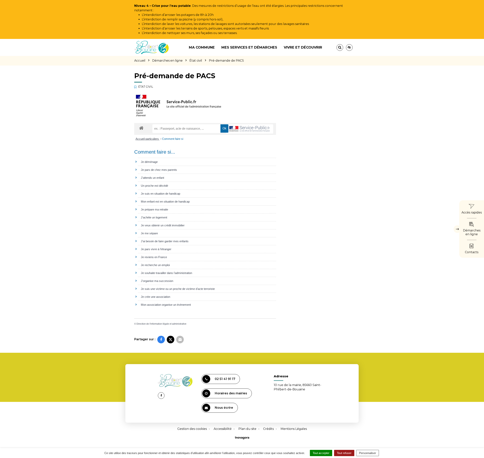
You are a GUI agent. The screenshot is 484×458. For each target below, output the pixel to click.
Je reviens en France (154, 257)
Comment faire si (172, 138)
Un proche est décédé (154, 185)
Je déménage (149, 161)
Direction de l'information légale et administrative (161, 324)
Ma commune (202, 47)
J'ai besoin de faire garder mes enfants (164, 241)
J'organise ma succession (157, 280)
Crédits (268, 429)
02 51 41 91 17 (225, 379)
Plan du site (247, 429)
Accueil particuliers (148, 138)
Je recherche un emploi (155, 265)
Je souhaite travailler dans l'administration (166, 273)
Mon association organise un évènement (166, 304)
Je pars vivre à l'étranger (156, 249)
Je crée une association (155, 296)
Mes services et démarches (249, 47)
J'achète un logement (154, 217)
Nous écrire (224, 407)
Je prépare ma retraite (154, 209)
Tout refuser (344, 453)
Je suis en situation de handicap (160, 193)
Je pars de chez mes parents (159, 169)
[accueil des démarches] (141, 127)
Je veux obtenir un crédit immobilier (163, 225)
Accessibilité (223, 429)
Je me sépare (149, 233)
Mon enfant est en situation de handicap (165, 201)
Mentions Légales (294, 429)
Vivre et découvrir (303, 47)
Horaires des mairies (231, 393)
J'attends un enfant (152, 177)
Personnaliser (367, 453)
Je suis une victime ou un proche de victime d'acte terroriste (178, 288)
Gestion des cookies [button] (192, 429)
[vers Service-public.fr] (249, 129)
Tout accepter (321, 453)
